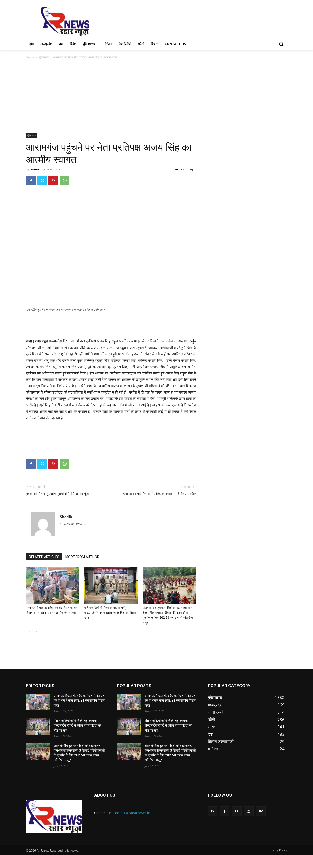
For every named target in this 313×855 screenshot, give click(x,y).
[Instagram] (249, 811)
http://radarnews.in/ (72, 523)
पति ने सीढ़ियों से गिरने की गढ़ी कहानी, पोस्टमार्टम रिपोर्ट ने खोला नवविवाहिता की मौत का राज (110, 612)
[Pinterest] (53, 180)
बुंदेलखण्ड (44, 57)
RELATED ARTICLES (44, 557)
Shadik (34, 169)
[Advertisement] (193, 21)
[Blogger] (212, 811)
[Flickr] (236, 811)
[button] (281, 44)
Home (30, 57)
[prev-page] (29, 632)
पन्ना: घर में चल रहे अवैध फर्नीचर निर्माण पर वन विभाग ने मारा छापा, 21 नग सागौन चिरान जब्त (79, 700)
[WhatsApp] (64, 180)
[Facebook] (31, 180)
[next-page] (37, 632)
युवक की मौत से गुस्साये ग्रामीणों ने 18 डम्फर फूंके (57, 494)
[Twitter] (42, 180)
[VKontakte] (261, 811)
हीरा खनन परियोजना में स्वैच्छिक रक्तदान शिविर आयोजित (159, 494)
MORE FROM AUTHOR (82, 557)
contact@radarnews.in (131, 812)
